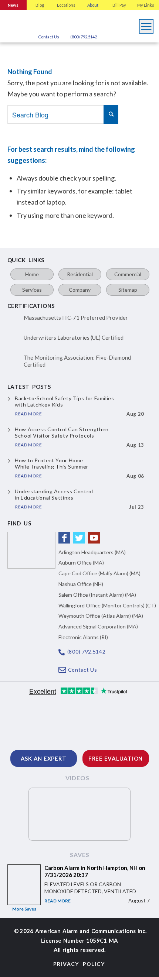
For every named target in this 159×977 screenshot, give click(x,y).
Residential (80, 274)
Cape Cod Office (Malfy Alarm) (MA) (99, 573)
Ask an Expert (44, 758)
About (92, 5)
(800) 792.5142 (83, 36)
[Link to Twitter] (79, 538)
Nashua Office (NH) (80, 584)
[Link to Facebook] (64, 538)
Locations (66, 5)
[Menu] (146, 24)
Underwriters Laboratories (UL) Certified (74, 337)
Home (32, 274)
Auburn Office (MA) (81, 562)
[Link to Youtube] (94, 538)
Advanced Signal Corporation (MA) (98, 626)
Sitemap (127, 290)
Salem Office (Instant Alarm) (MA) (97, 595)
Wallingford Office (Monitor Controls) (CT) (107, 605)
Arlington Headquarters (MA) (92, 552)
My (145, 5)
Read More (57, 901)
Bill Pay (119, 5)
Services (32, 290)
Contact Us (48, 36)
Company (80, 290)
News (13, 5)
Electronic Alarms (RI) (83, 637)
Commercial (127, 274)
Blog (39, 5)
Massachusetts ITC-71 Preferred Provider (76, 317)
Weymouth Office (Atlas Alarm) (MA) (100, 616)
